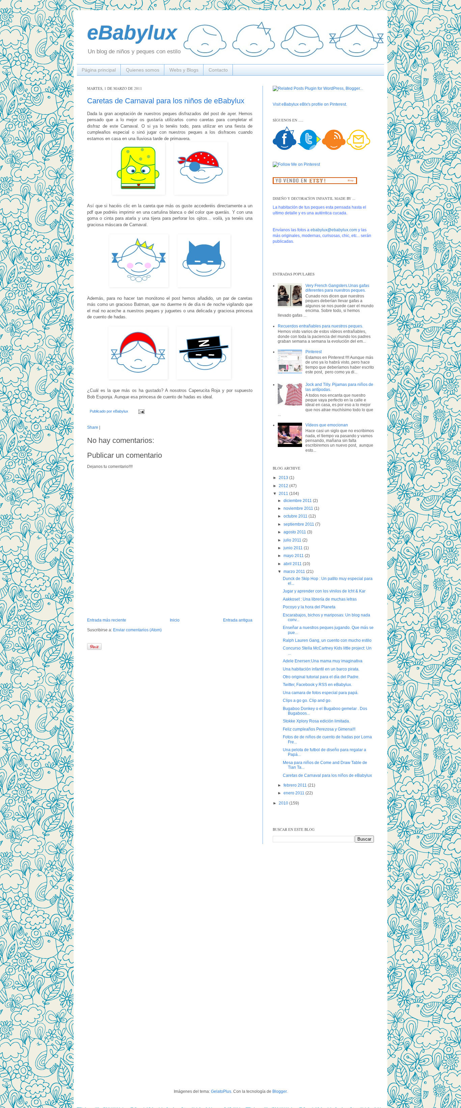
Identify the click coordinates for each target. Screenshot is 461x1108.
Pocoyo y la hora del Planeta (309, 607)
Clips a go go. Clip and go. (307, 700)
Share (92, 427)
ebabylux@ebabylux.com (333, 230)
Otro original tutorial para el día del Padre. (321, 677)
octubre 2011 (295, 516)
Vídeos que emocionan (326, 425)
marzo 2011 (294, 571)
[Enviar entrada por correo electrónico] (140, 411)
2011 (284, 493)
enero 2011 (294, 793)
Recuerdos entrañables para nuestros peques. (320, 326)
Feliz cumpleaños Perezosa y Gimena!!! (319, 729)
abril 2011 (293, 563)
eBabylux (132, 32)
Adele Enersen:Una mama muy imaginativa (322, 661)
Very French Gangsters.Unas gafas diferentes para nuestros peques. (337, 288)
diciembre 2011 (298, 500)
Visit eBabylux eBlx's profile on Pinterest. (310, 104)
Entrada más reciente (106, 620)
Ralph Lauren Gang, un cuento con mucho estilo (327, 640)
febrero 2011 (295, 785)
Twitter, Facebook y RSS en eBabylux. (317, 684)
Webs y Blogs (183, 70)
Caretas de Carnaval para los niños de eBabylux (165, 101)
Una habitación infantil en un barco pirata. (321, 669)
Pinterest (313, 351)
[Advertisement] (112, 965)
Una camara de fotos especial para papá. (320, 692)
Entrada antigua (237, 620)
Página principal (99, 70)
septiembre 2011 (299, 524)
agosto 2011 (295, 532)
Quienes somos (142, 70)
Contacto (218, 70)
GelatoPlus (221, 1091)
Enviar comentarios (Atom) (137, 630)
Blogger (279, 1091)
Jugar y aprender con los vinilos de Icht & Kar (324, 591)
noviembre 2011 (298, 508)
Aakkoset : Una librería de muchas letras (320, 599)
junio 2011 (293, 548)
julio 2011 (292, 540)
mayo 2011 (294, 555)
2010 (284, 803)
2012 (284, 485)
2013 (284, 477)
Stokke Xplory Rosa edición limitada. (316, 721)
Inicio (175, 620)
